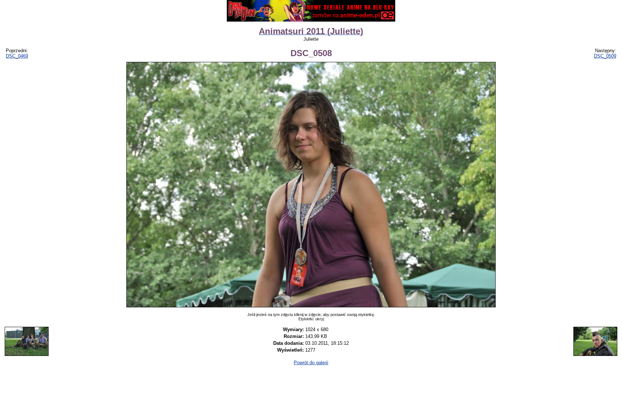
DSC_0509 (605, 56)
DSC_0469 (17, 56)
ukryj (319, 319)
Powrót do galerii (311, 362)
